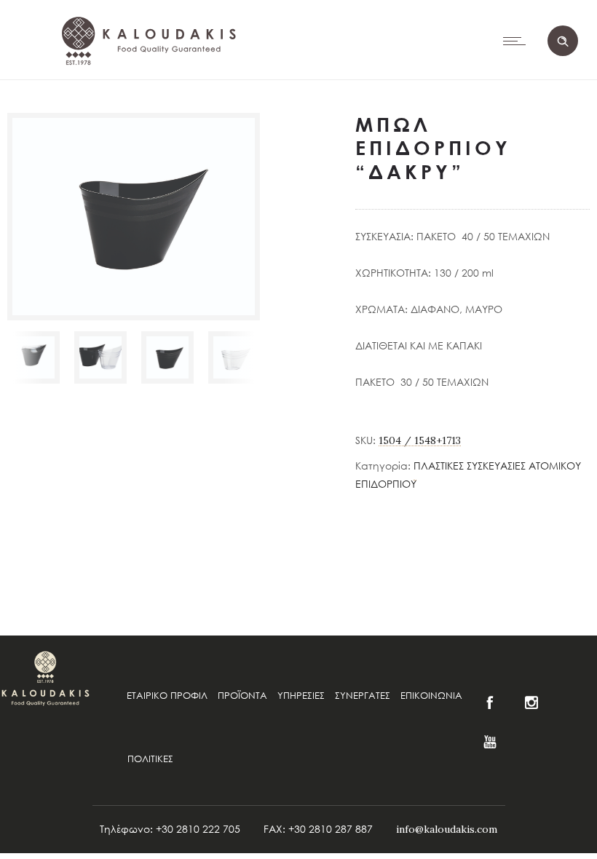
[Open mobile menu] (517, 40)
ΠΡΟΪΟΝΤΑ (242, 695)
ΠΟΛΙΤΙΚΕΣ (150, 758)
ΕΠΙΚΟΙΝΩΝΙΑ (431, 695)
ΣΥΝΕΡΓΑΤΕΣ (362, 695)
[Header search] (563, 41)
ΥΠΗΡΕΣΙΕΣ (301, 695)
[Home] (146, 102)
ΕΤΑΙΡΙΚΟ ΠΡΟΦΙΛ (167, 695)
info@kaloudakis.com (446, 829)
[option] (33, 357)
